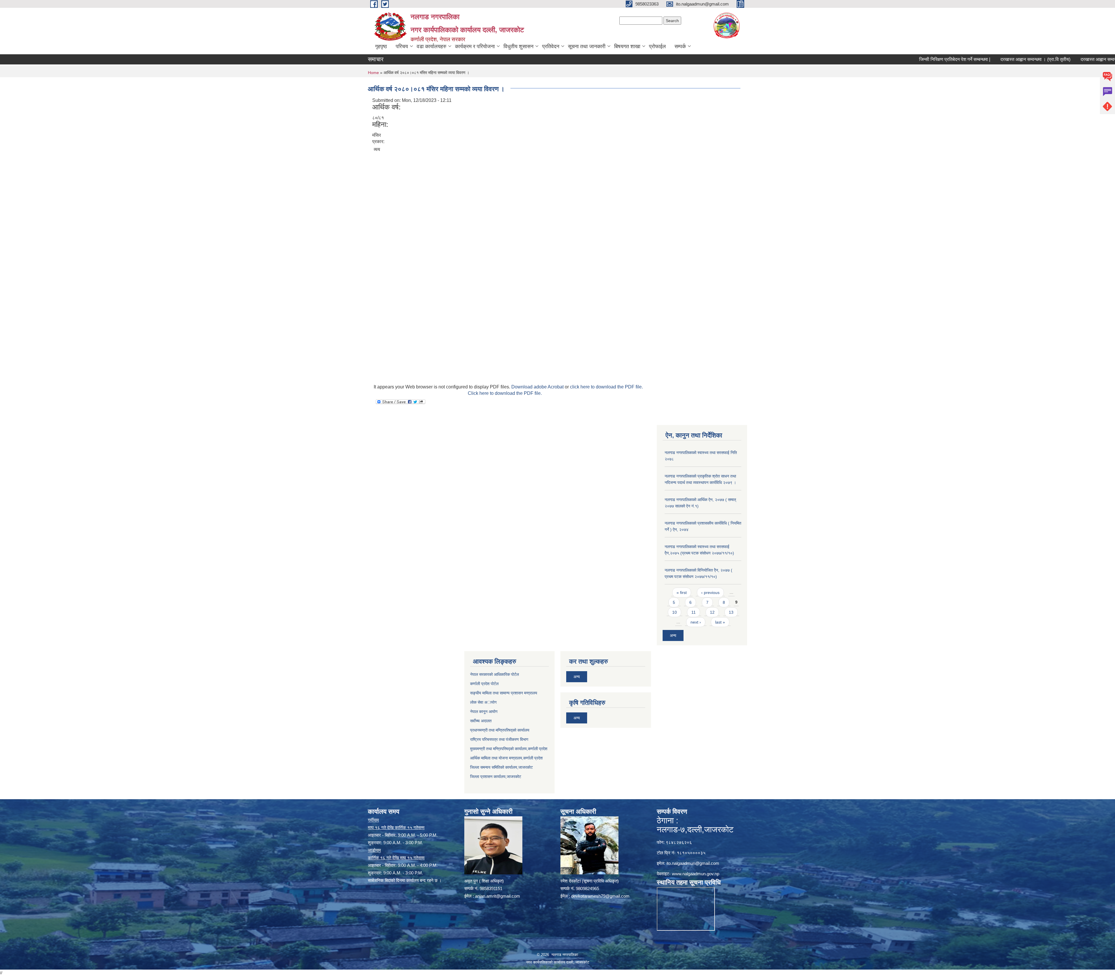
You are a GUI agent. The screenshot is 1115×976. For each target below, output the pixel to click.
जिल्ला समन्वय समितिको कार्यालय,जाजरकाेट (501, 767)
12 (712, 612)
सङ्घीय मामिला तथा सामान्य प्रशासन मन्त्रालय (503, 693)
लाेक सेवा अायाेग (483, 702)
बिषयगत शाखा (627, 46)
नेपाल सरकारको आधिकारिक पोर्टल (494, 674)
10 (674, 612)
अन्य (673, 635)
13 (731, 612)
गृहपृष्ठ (381, 46)
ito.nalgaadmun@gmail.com (692, 863)
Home (373, 72)
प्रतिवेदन (550, 46)
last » (720, 622)
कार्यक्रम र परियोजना (475, 46)
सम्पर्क (680, 46)
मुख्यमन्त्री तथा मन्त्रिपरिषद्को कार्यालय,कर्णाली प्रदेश (508, 748)
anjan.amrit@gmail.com (497, 896)
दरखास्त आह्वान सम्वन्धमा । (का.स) (1071, 59)
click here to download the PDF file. (606, 386)
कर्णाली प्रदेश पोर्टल (484, 683)
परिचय (402, 46)
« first (682, 592)
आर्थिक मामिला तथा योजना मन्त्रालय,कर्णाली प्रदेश (506, 758)
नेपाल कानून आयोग (483, 711)
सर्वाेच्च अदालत (481, 721)
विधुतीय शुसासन (518, 46)
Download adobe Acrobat (538, 386)
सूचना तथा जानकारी (586, 46)
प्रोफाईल (657, 46)
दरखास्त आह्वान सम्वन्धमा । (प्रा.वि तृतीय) (997, 59)
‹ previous (710, 592)
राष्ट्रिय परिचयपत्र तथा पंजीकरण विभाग (499, 739)
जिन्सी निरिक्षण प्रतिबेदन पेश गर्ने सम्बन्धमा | (916, 59)
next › (695, 622)
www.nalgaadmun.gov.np (695, 873)
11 (693, 612)
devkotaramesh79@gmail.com (600, 896)
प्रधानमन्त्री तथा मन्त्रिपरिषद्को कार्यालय (499, 730)
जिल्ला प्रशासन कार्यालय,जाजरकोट (495, 776)
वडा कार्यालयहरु (431, 46)
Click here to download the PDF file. (505, 393)
